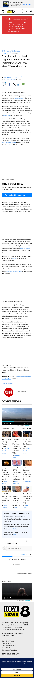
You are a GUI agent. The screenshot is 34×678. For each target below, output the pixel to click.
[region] (17, 564)
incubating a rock (20, 98)
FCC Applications (18, 636)
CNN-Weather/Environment (23, 376)
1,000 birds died (25, 248)
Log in (24, 541)
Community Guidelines (9, 634)
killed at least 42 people (9, 142)
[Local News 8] (13, 11)
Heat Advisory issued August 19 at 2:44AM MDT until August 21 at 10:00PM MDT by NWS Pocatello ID (16, 28)
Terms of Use (14, 632)
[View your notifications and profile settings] (30, 555)
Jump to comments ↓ (8, 383)
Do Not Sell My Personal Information (13, 638)
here (14, 534)
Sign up (29, 541)
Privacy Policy (23, 632)
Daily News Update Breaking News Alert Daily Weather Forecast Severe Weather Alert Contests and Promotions (9, 654)
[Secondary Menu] (4, 11)
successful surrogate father (14, 271)
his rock (14, 258)
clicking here (16, 529)
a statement (6, 115)
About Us (20, 634)
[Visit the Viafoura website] (28, 586)
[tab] (7, 555)
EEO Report (5, 632)
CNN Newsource (8, 77)
